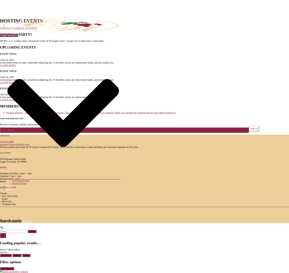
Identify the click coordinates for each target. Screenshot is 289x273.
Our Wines (10, 41)
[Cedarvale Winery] (60, 32)
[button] (63, 178)
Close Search (7, 269)
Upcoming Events (20, 180)
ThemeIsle (27, 221)
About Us (10, 43)
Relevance (5, 255)
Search (32, 231)
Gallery (9, 186)
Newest (17, 255)
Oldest (26, 255)
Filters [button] (10, 249)
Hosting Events (19, 183)
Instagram (9, 217)
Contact (9, 189)
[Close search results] (3, 235)
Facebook (9, 212)
